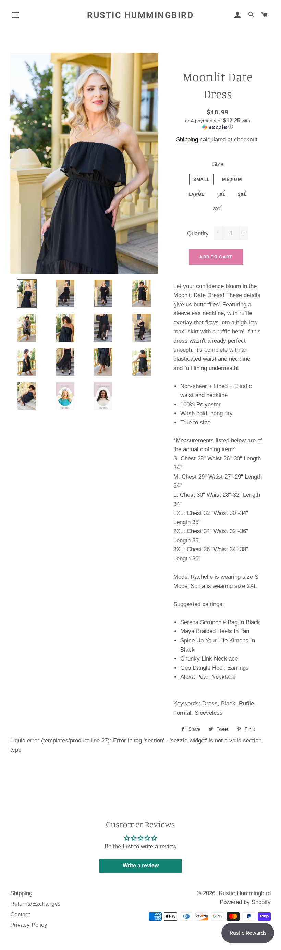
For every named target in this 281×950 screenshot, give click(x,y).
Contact (20, 914)
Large (196, 194)
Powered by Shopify (245, 902)
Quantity (198, 233)
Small (201, 179)
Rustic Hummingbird (140, 15)
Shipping (187, 139)
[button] (217, 124)
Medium (232, 179)
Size (217, 164)
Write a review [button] (141, 865)
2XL (242, 194)
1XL (221, 194)
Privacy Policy (28, 925)
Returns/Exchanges (35, 904)
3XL (217, 208)
